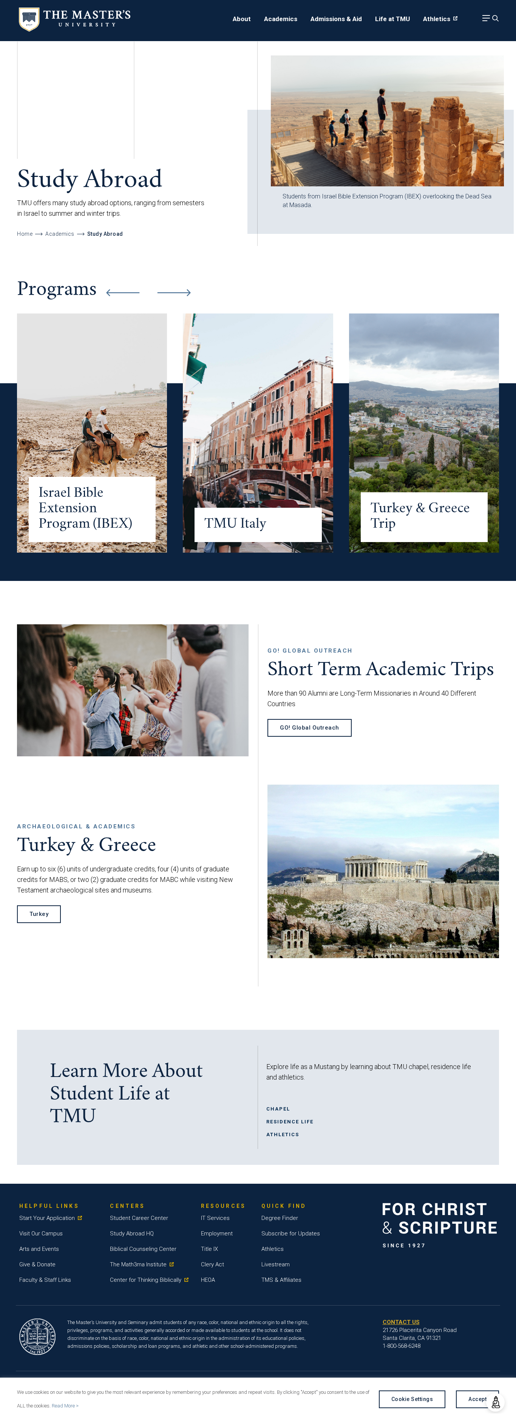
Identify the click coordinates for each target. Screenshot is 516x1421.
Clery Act (212, 1264)
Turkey (38, 914)
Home (24, 234)
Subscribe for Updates (290, 1233)
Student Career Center (139, 1218)
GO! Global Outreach (309, 727)
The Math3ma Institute (138, 1264)
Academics (280, 19)
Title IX (209, 1249)
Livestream (275, 1264)
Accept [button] (477, 1399)
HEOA (208, 1280)
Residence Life (290, 1122)
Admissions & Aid (336, 19)
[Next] (174, 292)
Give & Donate (37, 1264)
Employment (217, 1233)
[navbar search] (494, 20)
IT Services (215, 1218)
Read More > (65, 1406)
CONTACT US (401, 1322)
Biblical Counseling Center (143, 1249)
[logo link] (74, 29)
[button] (495, 1402)
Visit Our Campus (41, 1233)
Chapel (278, 1109)
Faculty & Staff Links (45, 1280)
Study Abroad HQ (132, 1233)
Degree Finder (279, 1218)
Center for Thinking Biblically (145, 1280)
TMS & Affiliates (281, 1280)
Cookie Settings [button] (412, 1399)
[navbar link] (485, 20)
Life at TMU (392, 19)
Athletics (436, 19)
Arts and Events (39, 1249)
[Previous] (123, 292)
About (242, 19)
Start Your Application (47, 1218)
